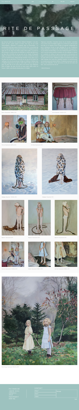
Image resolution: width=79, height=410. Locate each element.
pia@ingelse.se (12, 393)
